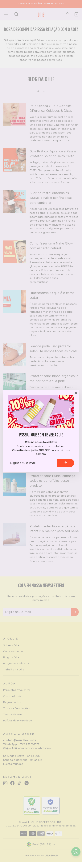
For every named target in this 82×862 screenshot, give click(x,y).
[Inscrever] (65, 463)
